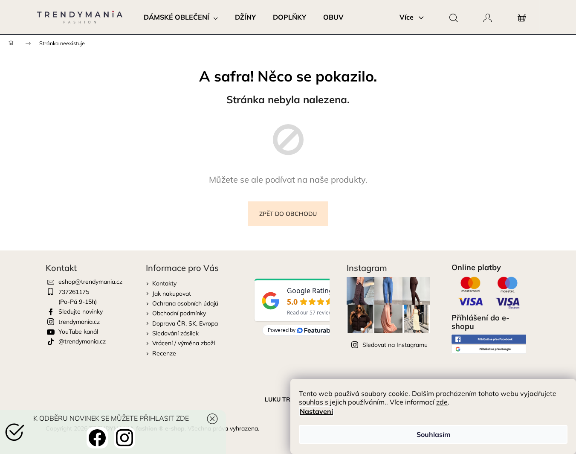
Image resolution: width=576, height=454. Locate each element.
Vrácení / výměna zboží (183, 343)
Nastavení (316, 411)
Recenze (164, 353)
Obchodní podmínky (179, 313)
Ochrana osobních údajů (185, 303)
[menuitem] (180, 17)
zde (442, 402)
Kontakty (164, 283)
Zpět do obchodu (288, 214)
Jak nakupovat (171, 293)
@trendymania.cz (82, 341)
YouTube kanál (78, 331)
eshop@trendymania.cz (90, 281)
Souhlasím (433, 434)
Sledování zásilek (175, 333)
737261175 (73, 292)
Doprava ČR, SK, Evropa (185, 323)
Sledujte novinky (80, 311)
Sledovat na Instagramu (395, 345)
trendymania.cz (79, 322)
